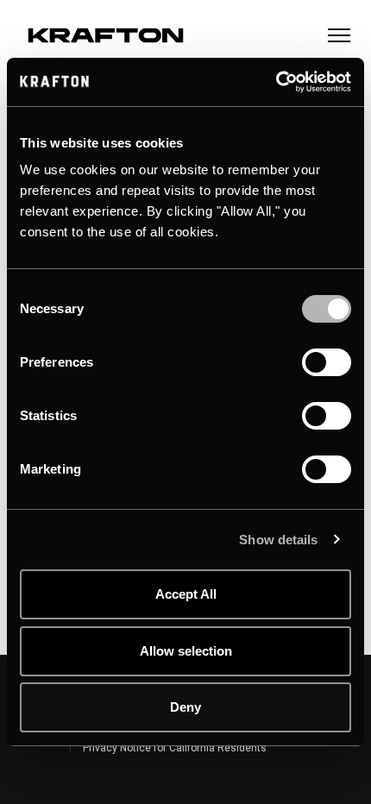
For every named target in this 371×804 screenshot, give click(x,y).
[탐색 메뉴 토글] (339, 35)
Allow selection (186, 651)
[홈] (106, 35)
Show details (278, 539)
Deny (185, 707)
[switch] (310, 356)
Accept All (186, 594)
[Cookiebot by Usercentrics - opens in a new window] (275, 82)
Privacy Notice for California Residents (175, 748)
